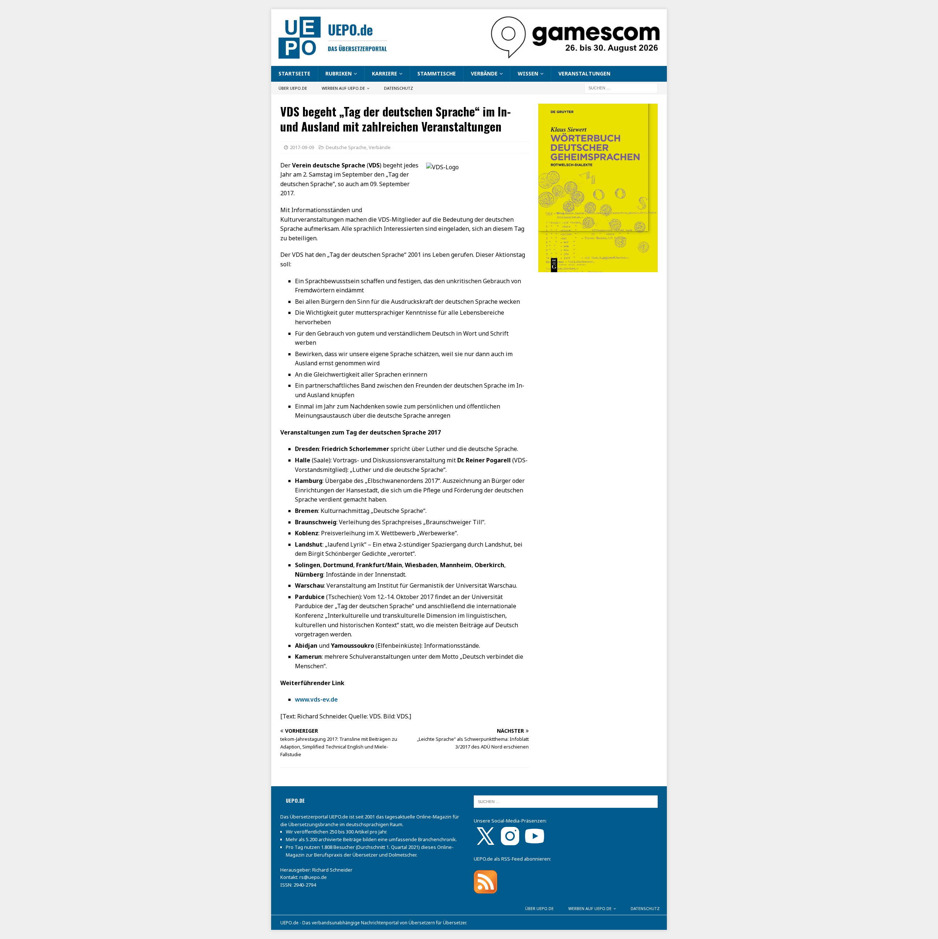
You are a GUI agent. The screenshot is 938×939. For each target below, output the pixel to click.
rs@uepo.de (313, 877)
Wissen (528, 73)
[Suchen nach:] (621, 87)
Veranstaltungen (584, 73)
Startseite (294, 73)
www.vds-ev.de (316, 699)
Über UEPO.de (292, 88)
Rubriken (338, 73)
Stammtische (436, 73)
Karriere (384, 73)
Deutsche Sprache (346, 147)
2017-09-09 (302, 147)
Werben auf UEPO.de (343, 88)
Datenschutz (398, 88)
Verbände (484, 73)
